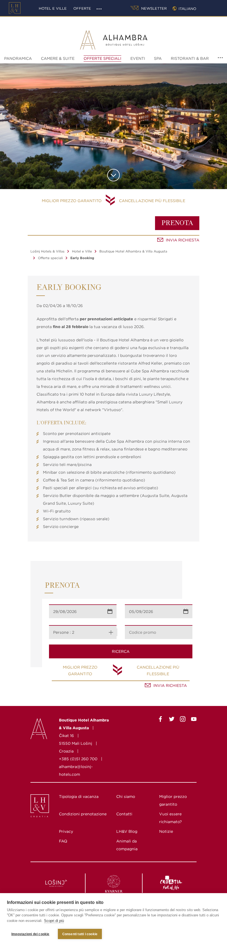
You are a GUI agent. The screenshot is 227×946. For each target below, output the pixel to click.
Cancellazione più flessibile (152, 201)
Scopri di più (54, 921)
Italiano (187, 9)
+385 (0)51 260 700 (78, 759)
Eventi (137, 58)
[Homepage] (14, 8)
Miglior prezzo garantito (72, 201)
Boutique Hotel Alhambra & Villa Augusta (133, 251)
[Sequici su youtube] (194, 720)
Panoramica (18, 58)
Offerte (82, 8)
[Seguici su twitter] (171, 720)
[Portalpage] (34, 807)
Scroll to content (113, 175)
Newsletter (153, 8)
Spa (158, 58)
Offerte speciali (102, 58)
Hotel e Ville (53, 8)
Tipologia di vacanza (79, 796)
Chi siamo (125, 796)
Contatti (124, 814)
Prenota (177, 223)
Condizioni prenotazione (83, 814)
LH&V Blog (126, 831)
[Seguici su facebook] (160, 720)
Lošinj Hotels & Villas (47, 251)
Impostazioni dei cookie (30, 934)
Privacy (66, 831)
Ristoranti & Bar (190, 58)
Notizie (166, 831)
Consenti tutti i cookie (80, 934)
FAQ (63, 841)
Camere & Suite (57, 58)
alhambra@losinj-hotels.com (76, 770)
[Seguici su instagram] (182, 720)
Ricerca (121, 651)
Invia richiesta (182, 240)
